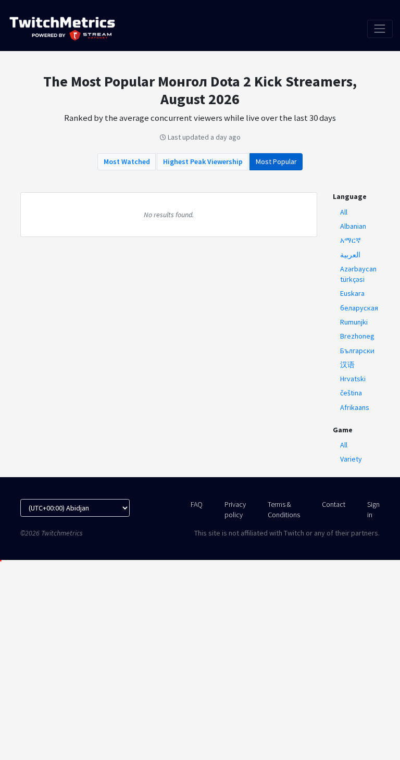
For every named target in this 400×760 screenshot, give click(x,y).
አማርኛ (350, 240)
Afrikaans (354, 407)
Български (357, 350)
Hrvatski (353, 378)
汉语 (347, 364)
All (343, 212)
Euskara (352, 293)
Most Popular (276, 161)
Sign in (373, 509)
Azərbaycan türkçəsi (358, 274)
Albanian (353, 226)
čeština (351, 392)
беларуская (359, 308)
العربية (350, 254)
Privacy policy (235, 509)
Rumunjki (354, 322)
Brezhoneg (357, 336)
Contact (333, 504)
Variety (351, 459)
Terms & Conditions (284, 509)
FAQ (197, 504)
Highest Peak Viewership (203, 161)
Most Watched (127, 161)
